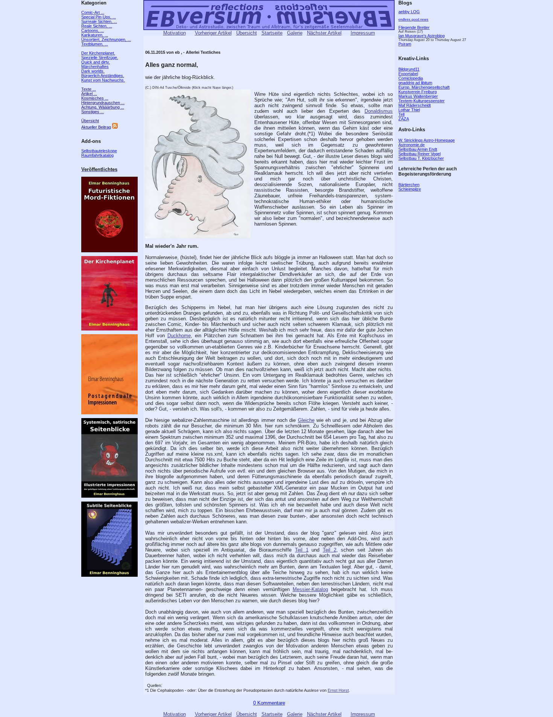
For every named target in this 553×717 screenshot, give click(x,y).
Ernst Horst (338, 690)
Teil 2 (329, 550)
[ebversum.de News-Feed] (115, 127)
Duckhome (179, 335)
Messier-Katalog (310, 589)
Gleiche (306, 420)
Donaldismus (379, 111)
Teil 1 (301, 550)
